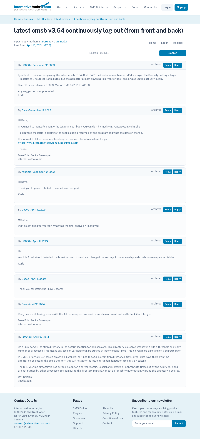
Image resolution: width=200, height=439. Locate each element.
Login (167, 7)
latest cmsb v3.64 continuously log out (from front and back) (89, 19)
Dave (25, 110)
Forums (28, 19)
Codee (25, 209)
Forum (135, 7)
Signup (181, 7)
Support (118, 7)
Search (172, 53)
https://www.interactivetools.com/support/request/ (48, 142)
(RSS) (47, 45)
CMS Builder (97, 7)
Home (17, 19)
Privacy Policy (110, 413)
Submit (179, 423)
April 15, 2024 (34, 45)
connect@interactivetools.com (32, 423)
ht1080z (26, 65)
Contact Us (151, 7)
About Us (107, 408)
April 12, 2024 (38, 209)
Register (178, 42)
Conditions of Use (112, 418)
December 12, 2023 (43, 65)
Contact (107, 423)
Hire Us (76, 7)
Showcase (79, 418)
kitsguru (27, 337)
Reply (168, 65)
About (59, 7)
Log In (164, 42)
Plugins (77, 413)
